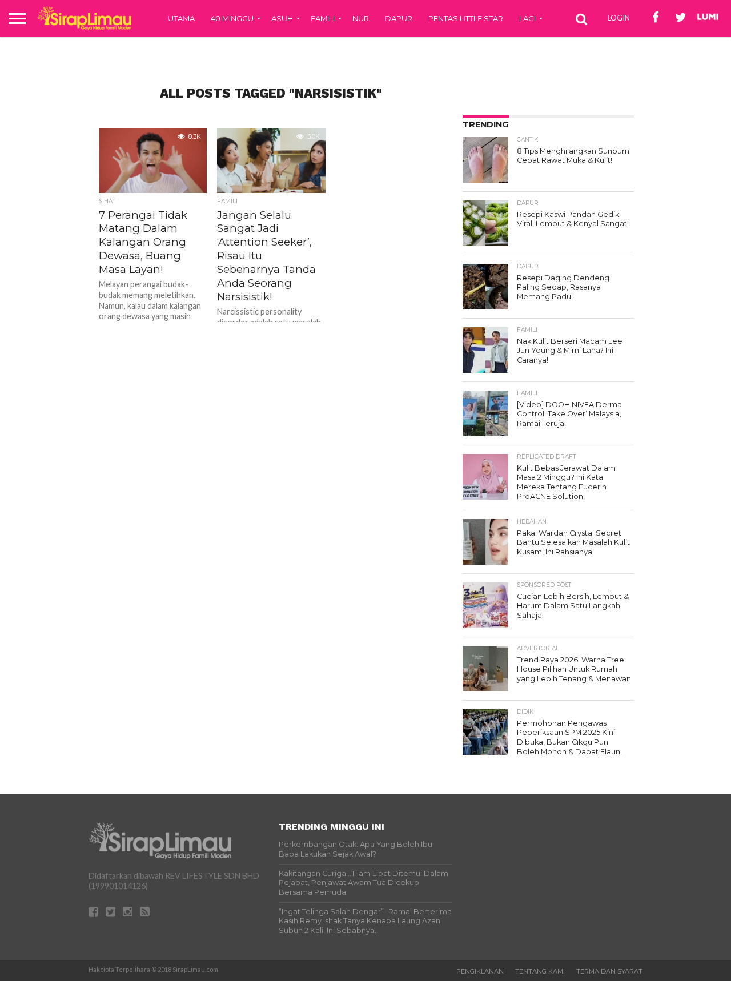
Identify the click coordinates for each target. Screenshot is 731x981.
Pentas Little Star (465, 18)
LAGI (527, 18)
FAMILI (323, 18)
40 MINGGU (232, 18)
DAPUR (398, 18)
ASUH (282, 18)
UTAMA (181, 18)
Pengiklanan (480, 971)
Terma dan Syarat (609, 971)
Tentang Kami (540, 971)
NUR (360, 18)
